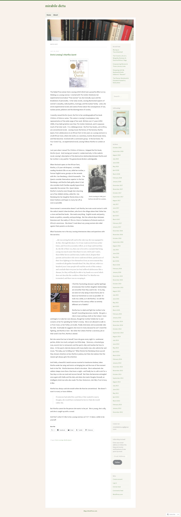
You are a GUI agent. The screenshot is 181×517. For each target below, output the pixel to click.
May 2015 (116, 302)
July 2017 (116, 204)
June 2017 (116, 208)
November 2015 (118, 280)
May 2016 (116, 257)
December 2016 (118, 231)
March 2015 (116, 310)
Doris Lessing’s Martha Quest (63, 54)
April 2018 (116, 170)
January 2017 (117, 227)
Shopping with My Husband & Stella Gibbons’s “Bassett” (119, 72)
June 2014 (116, 344)
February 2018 (117, 178)
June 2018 (116, 163)
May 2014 (116, 348)
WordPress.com (118, 494)
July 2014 (116, 340)
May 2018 (116, 166)
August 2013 (116, 382)
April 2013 (116, 397)
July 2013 (116, 386)
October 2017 (117, 193)
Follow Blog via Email (119, 439)
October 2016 (117, 238)
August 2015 (116, 291)
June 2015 (116, 299)
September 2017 (118, 197)
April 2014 (116, 352)
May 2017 (116, 212)
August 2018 (116, 155)
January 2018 (117, 182)
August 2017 (116, 200)
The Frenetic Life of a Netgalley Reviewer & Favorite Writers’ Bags (120, 58)
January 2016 (117, 272)
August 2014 (116, 336)
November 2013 (118, 370)
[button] (78, 73)
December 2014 (118, 321)
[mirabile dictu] (90, 30)
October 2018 (117, 147)
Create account (117, 479)
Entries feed (117, 487)
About (55, 15)
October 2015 (117, 284)
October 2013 (117, 374)
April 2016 (116, 261)
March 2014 (116, 355)
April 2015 (116, 306)
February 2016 (117, 268)
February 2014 (117, 359)
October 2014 (117, 329)
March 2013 (116, 401)
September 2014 (118, 333)
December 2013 (118, 367)
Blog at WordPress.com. (90, 511)
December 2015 (118, 276)
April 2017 (116, 216)
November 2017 (118, 189)
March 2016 (116, 265)
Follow (117, 462)
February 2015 (117, 314)
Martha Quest (67, 440)
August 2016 (116, 246)
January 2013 (117, 408)
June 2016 (116, 253)
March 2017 (116, 219)
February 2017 (117, 223)
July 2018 (116, 159)
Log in (115, 483)
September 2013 (118, 378)
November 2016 (118, 234)
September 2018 (118, 151)
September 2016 (118, 242)
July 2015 (116, 295)
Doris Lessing (59, 440)
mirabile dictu (55, 6)
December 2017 (118, 185)
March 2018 (116, 174)
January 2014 (117, 363)
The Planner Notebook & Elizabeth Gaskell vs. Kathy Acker (120, 80)
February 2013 (117, 404)
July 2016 (116, 250)
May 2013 (116, 393)
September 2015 (118, 287)
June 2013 (116, 389)
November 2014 (118, 325)
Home (49, 15)
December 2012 (118, 412)
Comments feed (118, 490)
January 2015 (117, 318)
